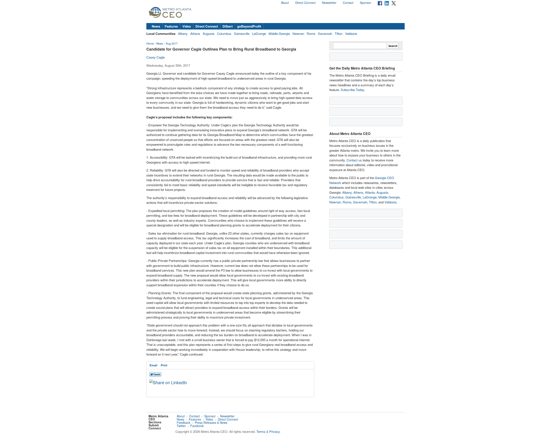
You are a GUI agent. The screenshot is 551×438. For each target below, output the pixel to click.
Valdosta (351, 33)
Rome (311, 33)
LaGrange (259, 33)
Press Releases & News (211, 422)
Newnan (298, 33)
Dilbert (228, 26)
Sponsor (365, 2)
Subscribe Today (352, 89)
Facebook (197, 426)
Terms (260, 431)
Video (186, 26)
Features (171, 26)
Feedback (183, 422)
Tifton (338, 33)
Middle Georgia (279, 33)
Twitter (181, 426)
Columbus (224, 33)
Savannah (325, 33)
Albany (183, 33)
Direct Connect (305, 2)
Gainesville (241, 33)
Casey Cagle (155, 57)
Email (153, 365)
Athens (195, 33)
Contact (348, 2)
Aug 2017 (172, 43)
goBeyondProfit (249, 26)
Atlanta (370, 192)
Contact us (354, 160)
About (285, 2)
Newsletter (329, 2)
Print (164, 365)
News (156, 26)
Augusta (208, 33)
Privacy (274, 431)
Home (150, 43)
